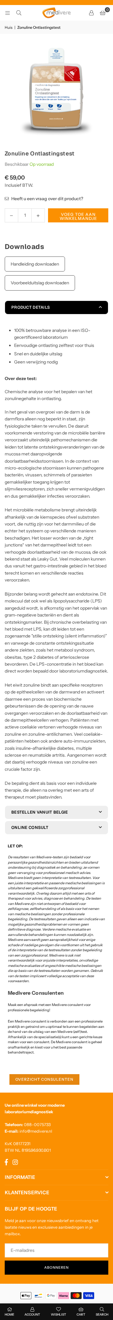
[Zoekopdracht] (18, 13)
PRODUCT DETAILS (30, 307)
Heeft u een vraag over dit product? (46, 198)
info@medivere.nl (35, 1131)
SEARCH (102, 1314)
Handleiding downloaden (35, 264)
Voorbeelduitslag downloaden (40, 283)
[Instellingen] (91, 12)
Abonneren (56, 1267)
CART (81, 1314)
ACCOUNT (32, 1314)
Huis (9, 27)
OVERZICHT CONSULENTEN (44, 1079)
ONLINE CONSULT (29, 827)
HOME (9, 1314)
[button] (102, 12)
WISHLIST (58, 1314)
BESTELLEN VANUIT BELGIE (39, 812)
